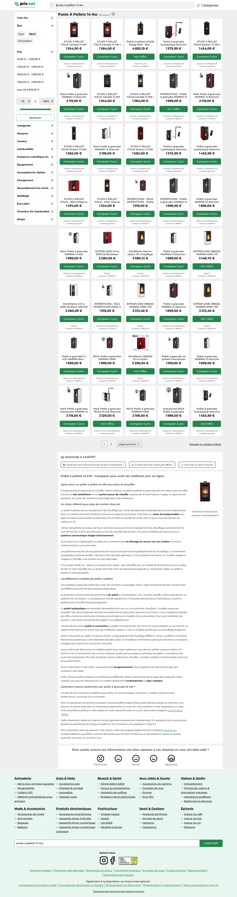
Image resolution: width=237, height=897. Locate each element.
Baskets (22, 827)
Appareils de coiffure (114, 792)
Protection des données (69, 870)
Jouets (105, 818)
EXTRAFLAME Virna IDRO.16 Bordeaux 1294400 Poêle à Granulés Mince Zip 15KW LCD (107, 253)
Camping (148, 822)
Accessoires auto (69, 783)
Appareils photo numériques (77, 822)
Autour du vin (192, 822)
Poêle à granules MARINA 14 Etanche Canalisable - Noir (207, 200)
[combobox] (124, 5)
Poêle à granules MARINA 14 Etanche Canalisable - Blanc (207, 358)
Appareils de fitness (154, 814)
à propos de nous (153, 870)
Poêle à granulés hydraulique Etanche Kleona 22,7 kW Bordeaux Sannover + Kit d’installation (173, 43)
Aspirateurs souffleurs (197, 796)
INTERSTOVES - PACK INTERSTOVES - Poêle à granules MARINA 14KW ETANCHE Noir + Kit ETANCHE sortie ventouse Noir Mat (140, 200)
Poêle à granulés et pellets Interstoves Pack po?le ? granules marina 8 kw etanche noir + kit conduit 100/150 (173, 358)
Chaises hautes (110, 814)
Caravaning (149, 827)
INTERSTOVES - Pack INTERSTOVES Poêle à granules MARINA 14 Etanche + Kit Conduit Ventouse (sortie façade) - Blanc (107, 305)
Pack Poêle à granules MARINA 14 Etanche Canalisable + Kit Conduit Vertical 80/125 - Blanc (107, 148)
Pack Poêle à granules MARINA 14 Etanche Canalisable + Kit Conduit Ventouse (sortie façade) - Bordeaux (207, 96)
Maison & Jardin (193, 778)
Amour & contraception (115, 788)
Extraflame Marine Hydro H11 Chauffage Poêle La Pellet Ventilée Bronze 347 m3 (140, 253)
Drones (147, 792)
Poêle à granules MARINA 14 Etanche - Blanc (174, 253)
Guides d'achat (176, 870)
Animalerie (22, 778)
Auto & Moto (65, 778)
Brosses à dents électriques (118, 796)
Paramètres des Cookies (119, 875)
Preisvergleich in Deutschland (162, 885)
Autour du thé (193, 818)
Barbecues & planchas (198, 801)
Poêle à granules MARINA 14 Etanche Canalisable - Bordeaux (174, 305)
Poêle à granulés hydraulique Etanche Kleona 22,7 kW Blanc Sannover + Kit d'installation (173, 148)
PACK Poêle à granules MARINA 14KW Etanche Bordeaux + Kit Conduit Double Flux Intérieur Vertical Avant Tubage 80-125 (107, 358)
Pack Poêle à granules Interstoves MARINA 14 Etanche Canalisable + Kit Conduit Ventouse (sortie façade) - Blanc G (74, 410)
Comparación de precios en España (81, 885)
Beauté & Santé (109, 778)
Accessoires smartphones (75, 814)
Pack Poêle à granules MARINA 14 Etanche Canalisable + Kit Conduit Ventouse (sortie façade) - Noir (74, 96)
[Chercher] (52, 5)
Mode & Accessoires (29, 808)
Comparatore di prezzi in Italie (38, 885)
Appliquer (35, 117)
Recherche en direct (99, 870)
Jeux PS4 (148, 796)
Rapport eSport (197, 870)
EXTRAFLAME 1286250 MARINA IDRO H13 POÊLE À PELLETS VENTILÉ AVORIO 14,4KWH (140, 305)
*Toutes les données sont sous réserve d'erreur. (119, 891)
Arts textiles (25, 818)
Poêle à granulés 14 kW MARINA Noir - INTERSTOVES (74, 358)
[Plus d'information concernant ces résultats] (113, 14)
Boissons (189, 827)
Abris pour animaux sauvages (36, 783)
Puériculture (107, 808)
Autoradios (66, 792)
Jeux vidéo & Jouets (154, 778)
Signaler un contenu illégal (205, 444)
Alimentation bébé (113, 783)
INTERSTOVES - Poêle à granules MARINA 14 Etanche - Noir (173, 200)
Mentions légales (40, 870)
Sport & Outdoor (151, 808)
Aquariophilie (26, 788)
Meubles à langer (111, 827)
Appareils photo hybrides (75, 818)
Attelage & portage (71, 788)
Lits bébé (106, 822)
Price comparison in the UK (201, 885)
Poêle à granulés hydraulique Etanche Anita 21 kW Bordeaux (207, 148)
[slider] (18, 109)
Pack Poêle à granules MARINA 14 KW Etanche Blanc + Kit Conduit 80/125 (74, 253)
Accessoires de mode (31, 814)
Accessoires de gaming (157, 783)
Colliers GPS (25, 792)
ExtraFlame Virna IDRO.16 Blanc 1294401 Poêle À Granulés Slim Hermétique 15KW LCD (74, 305)
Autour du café (193, 814)
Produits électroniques (73, 808)
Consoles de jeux (153, 788)
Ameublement (193, 783)
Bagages (23, 822)
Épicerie (187, 808)
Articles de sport (152, 818)
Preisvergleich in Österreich (123, 885)
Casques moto (68, 796)
